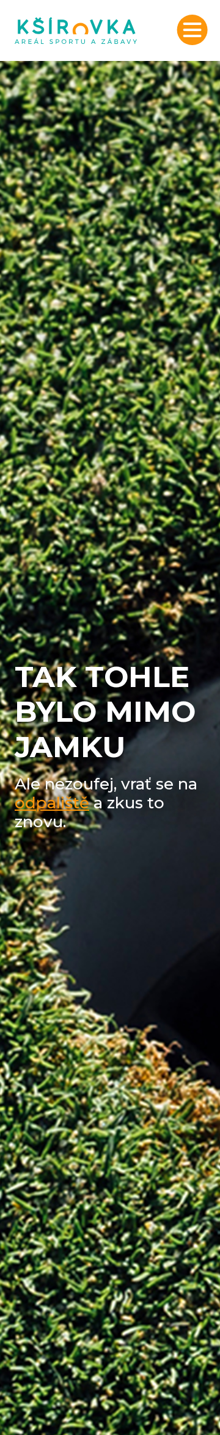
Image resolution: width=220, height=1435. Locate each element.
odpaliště (52, 803)
